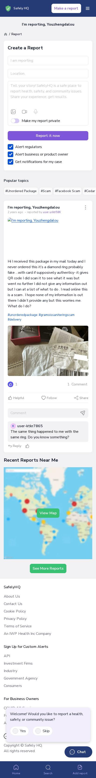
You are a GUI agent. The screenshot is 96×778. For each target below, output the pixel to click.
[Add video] (24, 112)
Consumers (13, 685)
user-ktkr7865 (30, 426)
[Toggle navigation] (87, 8)
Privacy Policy (15, 618)
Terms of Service (18, 626)
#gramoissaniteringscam (57, 315)
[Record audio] (35, 112)
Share (83, 398)
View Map (48, 513)
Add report (80, 773)
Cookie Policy (15, 611)
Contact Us (13, 603)
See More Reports (48, 568)
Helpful (18, 398)
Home (16, 773)
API (7, 656)
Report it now (48, 135)
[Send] (83, 413)
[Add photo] (13, 112)
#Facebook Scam (67, 191)
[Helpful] (27, 446)
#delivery (14, 319)
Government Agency (21, 678)
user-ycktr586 (52, 212)
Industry (10, 670)
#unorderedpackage (23, 315)
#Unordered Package (21, 191)
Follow (52, 398)
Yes (23, 731)
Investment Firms (18, 663)
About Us (12, 596)
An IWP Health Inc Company (27, 633)
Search (48, 773)
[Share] (85, 207)
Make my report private (41, 120)
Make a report (66, 8)
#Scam (46, 191)
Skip (46, 731)
